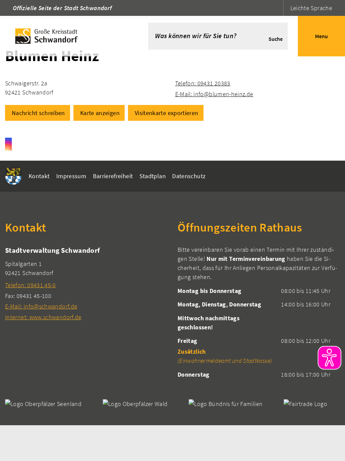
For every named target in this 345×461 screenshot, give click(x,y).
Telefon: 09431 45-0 (30, 285)
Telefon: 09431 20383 (202, 83)
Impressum (71, 176)
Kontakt (39, 176)
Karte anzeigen (100, 113)
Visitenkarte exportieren (166, 113)
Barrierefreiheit (113, 176)
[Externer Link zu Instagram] (8, 144)
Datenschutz (189, 176)
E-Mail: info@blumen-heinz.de (214, 94)
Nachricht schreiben (38, 113)
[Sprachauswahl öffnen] (277, 8)
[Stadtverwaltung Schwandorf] (86, 283)
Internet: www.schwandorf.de (43, 317)
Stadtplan (152, 176)
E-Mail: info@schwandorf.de (41, 306)
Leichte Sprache (311, 8)
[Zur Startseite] (64, 36)
